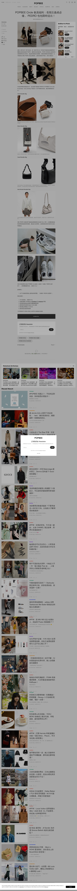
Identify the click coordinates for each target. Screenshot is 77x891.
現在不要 (38, 453)
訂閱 (52, 447)
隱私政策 (44, 450)
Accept (70, 886)
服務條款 (41, 450)
